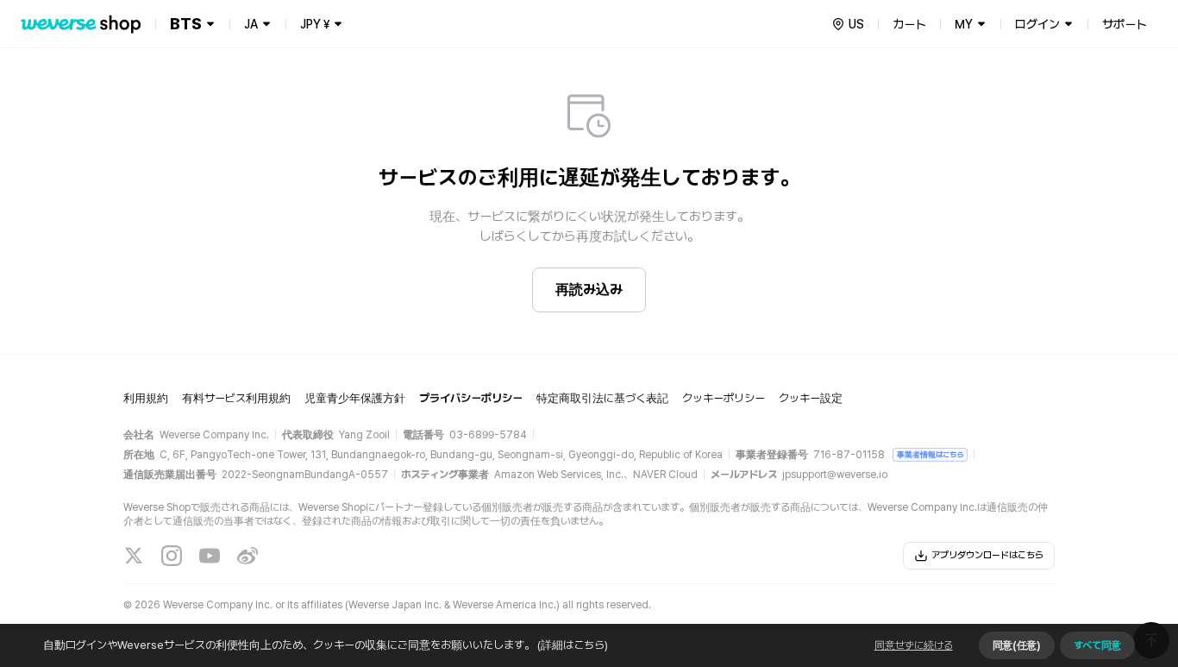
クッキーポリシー (723, 398)
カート (909, 24)
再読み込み (589, 289)
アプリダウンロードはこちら (987, 555)
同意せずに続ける (913, 645)
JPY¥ (314, 24)
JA (251, 24)
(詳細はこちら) (572, 645)
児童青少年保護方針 (354, 398)
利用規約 (145, 398)
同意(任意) (1017, 645)
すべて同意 (1097, 645)
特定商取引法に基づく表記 (602, 398)
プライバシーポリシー (471, 398)
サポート (1124, 24)
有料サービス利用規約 (236, 398)
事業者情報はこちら (930, 454)
